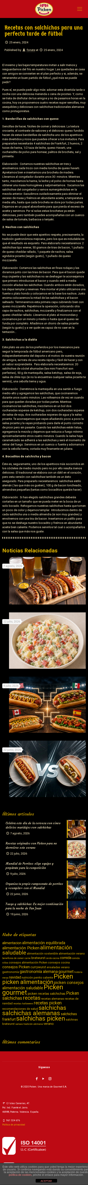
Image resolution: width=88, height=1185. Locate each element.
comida (65, 958)
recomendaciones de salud (20, 1008)
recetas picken (48, 1003)
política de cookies (20, 1174)
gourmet (66, 971)
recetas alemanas (52, 998)
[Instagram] (50, 1079)
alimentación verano (72, 953)
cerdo (49, 958)
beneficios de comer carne (16, 958)
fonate (31, 50)
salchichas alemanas (31, 1013)
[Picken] (44, 9)
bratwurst (38, 958)
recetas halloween (23, 1003)
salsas (19, 1024)
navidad (15, 977)
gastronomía (10, 972)
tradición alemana (33, 1024)
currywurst (38, 967)
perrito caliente (43, 977)
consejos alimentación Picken (28, 962)
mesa (5, 977)
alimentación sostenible (42, 953)
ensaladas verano (58, 967)
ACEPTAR (46, 1181)
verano (49, 1024)
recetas (31, 998)
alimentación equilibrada (43, 942)
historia (78, 972)
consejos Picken (16, 967)
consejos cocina (59, 962)
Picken (63, 976)
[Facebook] (36, 1079)
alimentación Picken (20, 948)
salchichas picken (40, 1018)
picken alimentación (27, 982)
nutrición (27, 977)
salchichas (52, 1007)
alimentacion (11, 943)
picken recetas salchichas (46, 994)
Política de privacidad (13, 1124)
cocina (56, 958)
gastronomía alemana (39, 971)
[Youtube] (43, 1079)
